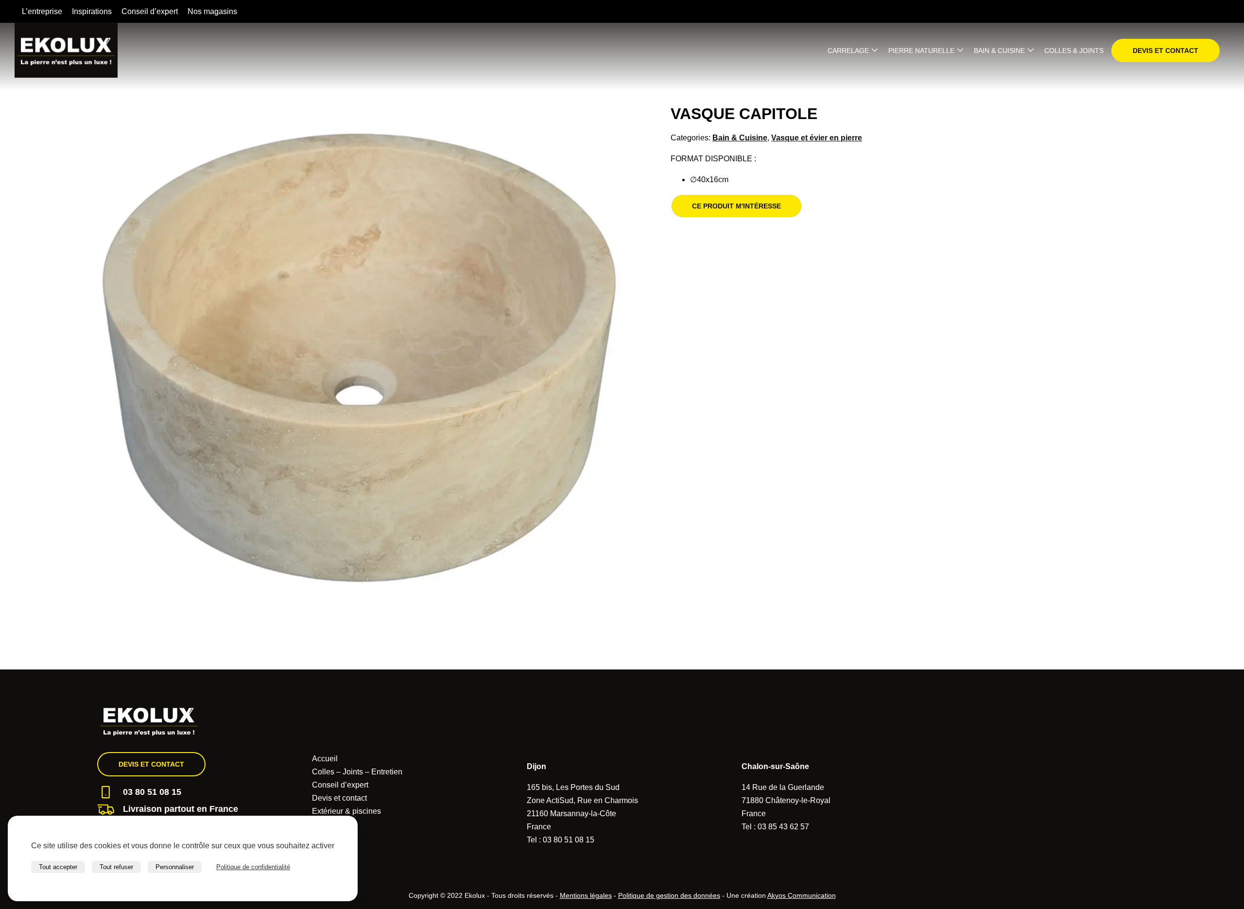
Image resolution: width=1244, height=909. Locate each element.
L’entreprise (42, 11)
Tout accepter (58, 867)
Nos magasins (212, 11)
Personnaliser (175, 867)
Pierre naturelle (921, 50)
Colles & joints (1074, 50)
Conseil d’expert (149, 11)
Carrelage (848, 50)
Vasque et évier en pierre (816, 138)
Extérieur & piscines (346, 811)
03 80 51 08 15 (152, 792)
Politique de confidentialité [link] (253, 867)
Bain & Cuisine (999, 50)
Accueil (325, 759)
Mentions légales (586, 895)
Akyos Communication (801, 895)
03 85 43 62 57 (783, 827)
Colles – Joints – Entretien (357, 772)
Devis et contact (1165, 50)
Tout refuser (116, 867)
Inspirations (92, 11)
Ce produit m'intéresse (736, 206)
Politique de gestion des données (669, 895)
